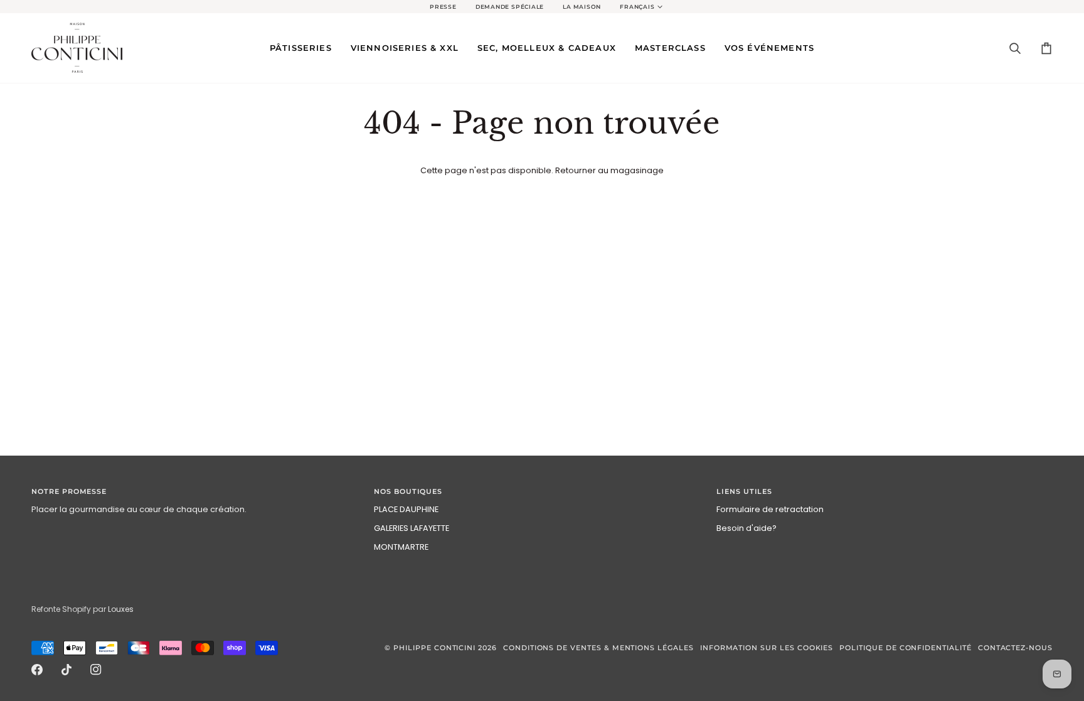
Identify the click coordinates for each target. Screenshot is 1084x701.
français (637, 7)
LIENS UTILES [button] (744, 492)
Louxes (121, 609)
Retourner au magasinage (609, 170)
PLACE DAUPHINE (406, 509)
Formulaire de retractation (770, 509)
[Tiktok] (66, 669)
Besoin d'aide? (746, 528)
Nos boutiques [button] (408, 492)
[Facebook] (37, 669)
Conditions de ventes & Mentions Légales (598, 648)
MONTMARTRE (401, 547)
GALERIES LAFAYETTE (411, 528)
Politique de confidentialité (905, 648)
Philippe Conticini (434, 648)
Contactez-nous (1015, 648)
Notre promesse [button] (69, 492)
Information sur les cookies (767, 648)
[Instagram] (96, 669)
